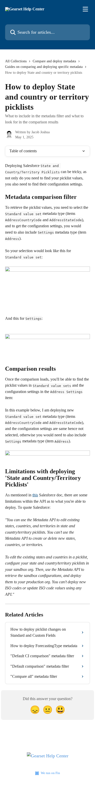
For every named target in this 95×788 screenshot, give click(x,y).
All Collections (16, 61)
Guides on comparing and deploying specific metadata (44, 67)
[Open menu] (85, 9)
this (35, 495)
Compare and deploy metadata (54, 61)
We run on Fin (50, 773)
